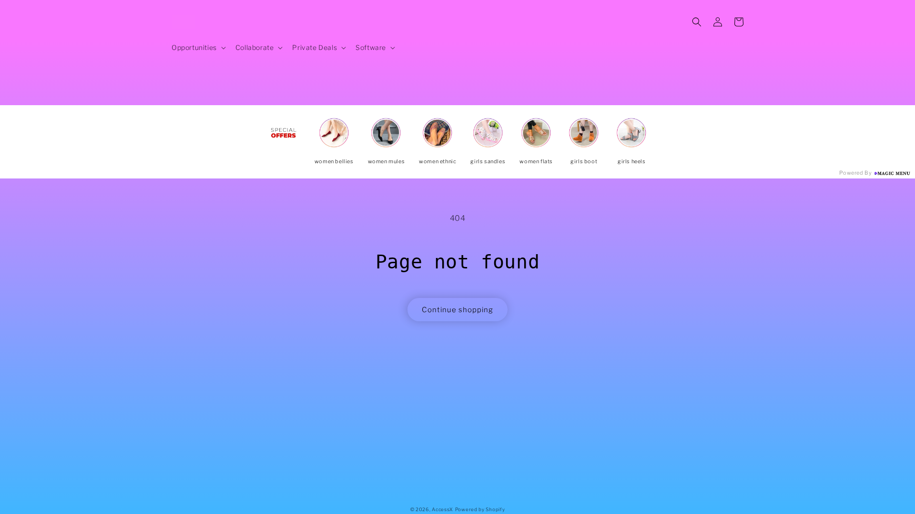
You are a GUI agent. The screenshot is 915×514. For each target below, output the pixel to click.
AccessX (442, 509)
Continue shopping (457, 310)
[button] (198, 48)
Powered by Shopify (480, 509)
